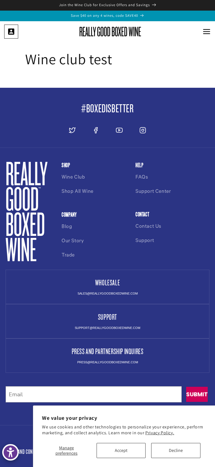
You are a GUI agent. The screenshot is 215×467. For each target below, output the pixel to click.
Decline (176, 450)
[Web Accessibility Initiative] (10, 452)
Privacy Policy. (159, 433)
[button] (206, 31)
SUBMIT (197, 394)
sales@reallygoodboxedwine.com (108, 293)
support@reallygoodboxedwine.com (107, 327)
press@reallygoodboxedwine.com (107, 362)
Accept (121, 450)
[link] (11, 32)
